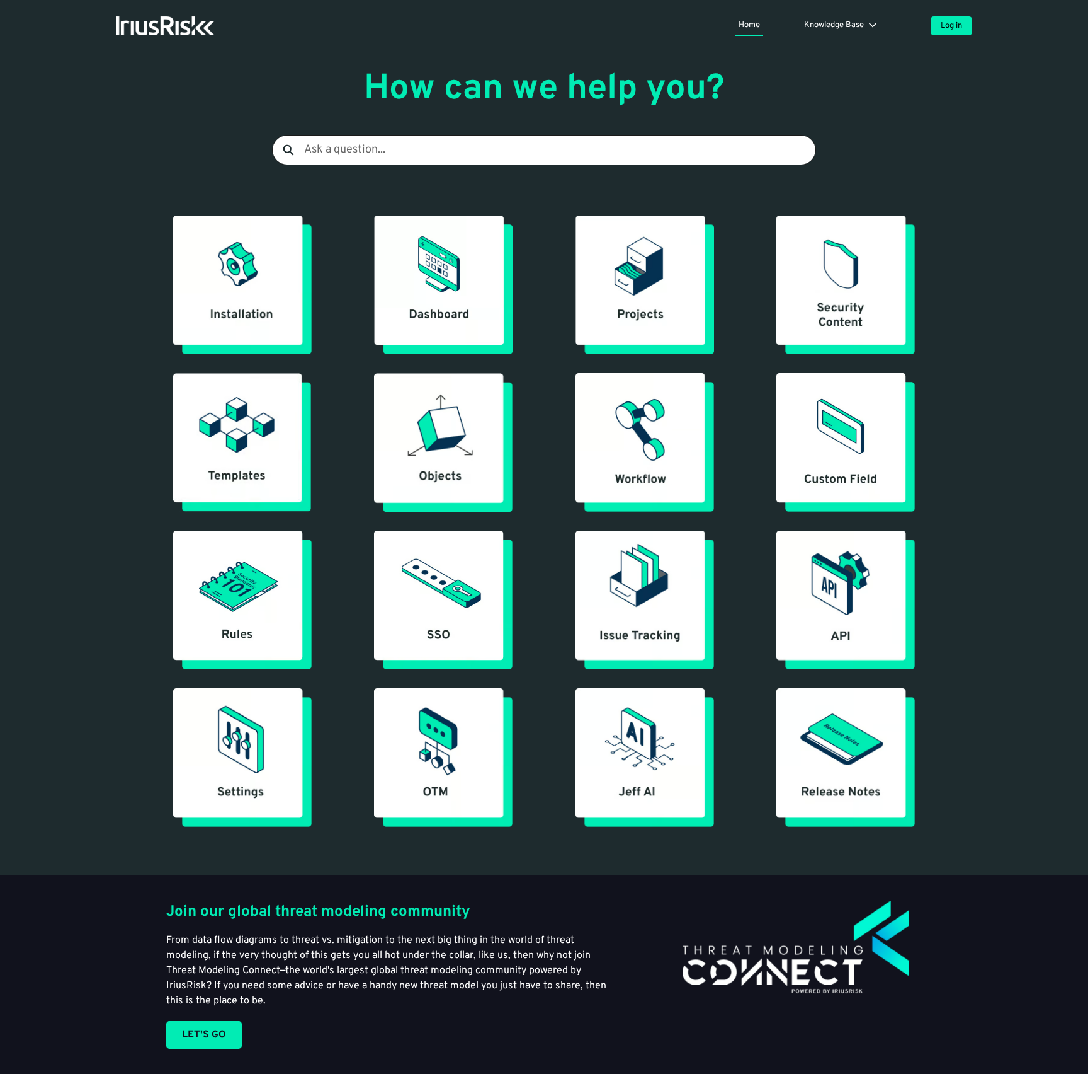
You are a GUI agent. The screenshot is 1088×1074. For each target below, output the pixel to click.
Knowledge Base (834, 25)
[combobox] (559, 150)
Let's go (204, 1035)
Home (749, 25)
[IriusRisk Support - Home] (165, 25)
